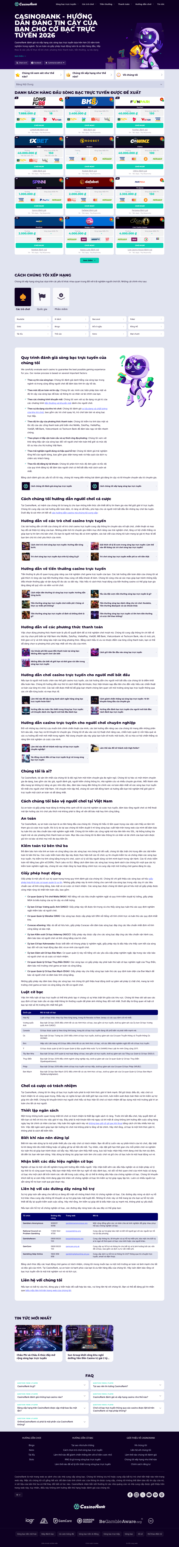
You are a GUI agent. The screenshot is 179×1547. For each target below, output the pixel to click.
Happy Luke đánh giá (89, 249)
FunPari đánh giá (139, 129)
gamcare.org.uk (72, 1246)
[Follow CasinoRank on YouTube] (149, 1494)
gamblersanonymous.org (77, 1223)
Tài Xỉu (31, 1454)
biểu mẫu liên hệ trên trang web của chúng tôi (48, 1290)
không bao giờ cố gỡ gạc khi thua (105, 1123)
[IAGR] (30, 1520)
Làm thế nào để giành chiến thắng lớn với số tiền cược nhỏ (83, 1454)
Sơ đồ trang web (132, 1543)
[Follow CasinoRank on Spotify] (155, 1494)
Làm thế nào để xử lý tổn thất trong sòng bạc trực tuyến (83, 1464)
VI (17, 1494)
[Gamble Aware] (121, 1520)
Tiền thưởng (106, 4)
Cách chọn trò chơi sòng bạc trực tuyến (82, 1450)
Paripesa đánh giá (140, 210)
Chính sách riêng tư (141, 1464)
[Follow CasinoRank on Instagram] (136, 1494)
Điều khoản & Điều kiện (50, 1543)
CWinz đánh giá (140, 171)
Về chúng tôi (140, 1445)
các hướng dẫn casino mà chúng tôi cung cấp (75, 512)
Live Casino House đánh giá (140, 249)
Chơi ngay (39, 125)
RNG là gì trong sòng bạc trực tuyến (83, 1459)
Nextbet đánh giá (39, 249)
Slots (31, 1459)
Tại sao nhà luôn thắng (82, 1445)
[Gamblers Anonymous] (44, 1520)
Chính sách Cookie (92, 1543)
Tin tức (160, 4)
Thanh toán (124, 4)
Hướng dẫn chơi (143, 4)
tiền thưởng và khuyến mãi (58, 403)
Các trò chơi (88, 4)
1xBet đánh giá (39, 171)
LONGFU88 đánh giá (39, 129)
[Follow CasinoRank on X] (142, 1494)
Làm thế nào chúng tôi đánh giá (141, 1454)
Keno (31, 1450)
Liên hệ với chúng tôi (140, 1450)
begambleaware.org (74, 1238)
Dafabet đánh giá (89, 210)
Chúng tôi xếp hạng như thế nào (141, 1459)
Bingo (32, 1445)
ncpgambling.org (73, 1231)
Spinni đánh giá (39, 210)
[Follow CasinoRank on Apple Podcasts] (161, 1494)
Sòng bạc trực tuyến (66, 4)
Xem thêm (88, 260)
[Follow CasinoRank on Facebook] (130, 1494)
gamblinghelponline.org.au (77, 1254)
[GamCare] (62, 1520)
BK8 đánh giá (89, 129)
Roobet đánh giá (89, 171)
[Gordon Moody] (85, 1520)
